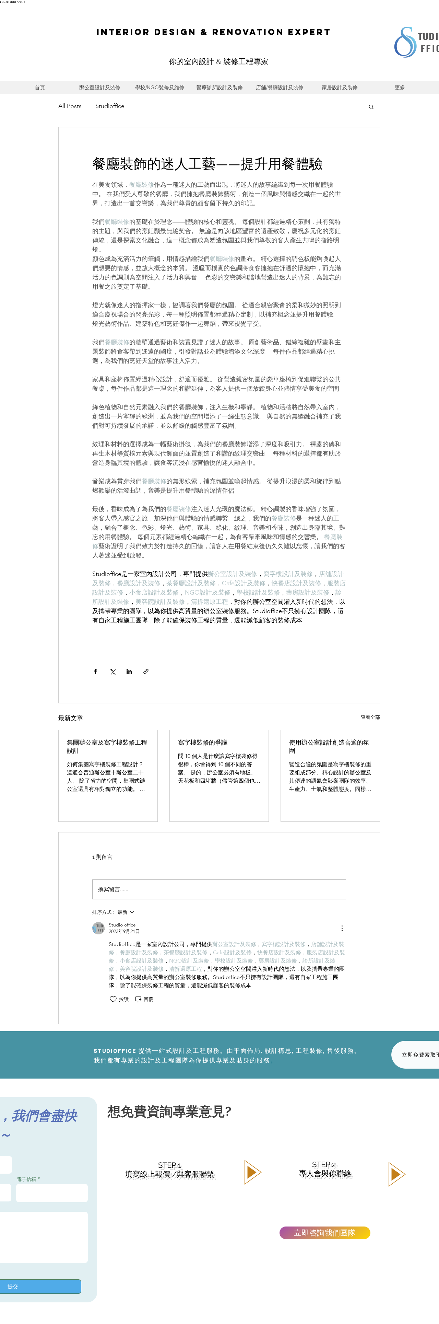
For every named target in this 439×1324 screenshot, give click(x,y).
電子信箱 (26, 1179)
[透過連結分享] (146, 671)
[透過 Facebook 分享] (95, 671)
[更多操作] (342, 928)
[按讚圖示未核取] (113, 999)
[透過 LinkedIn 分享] (129, 671)
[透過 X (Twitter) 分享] (112, 671)
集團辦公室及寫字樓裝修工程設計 (107, 746)
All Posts (70, 106)
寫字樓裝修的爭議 (202, 742)
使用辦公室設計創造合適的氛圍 (329, 746)
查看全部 (370, 717)
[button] (371, 106)
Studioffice (109, 106)
